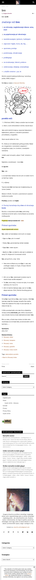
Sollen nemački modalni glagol (13, 451)
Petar (3, 366)
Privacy (5, 408)
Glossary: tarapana (9, 340)
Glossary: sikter (8, 337)
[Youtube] (32, 532)
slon (22, 220)
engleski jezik (7, 398)
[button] (3, 2)
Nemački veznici (8, 436)
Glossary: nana (8, 343)
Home (3, 6)
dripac (32, 366)
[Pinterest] (13, 532)
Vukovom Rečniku (19, 83)
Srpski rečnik (6, 413)
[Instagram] (8, 532)
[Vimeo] (22, 532)
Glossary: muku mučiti (10, 350)
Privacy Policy (7, 411)
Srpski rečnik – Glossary (11, 403)
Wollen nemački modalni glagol (14, 466)
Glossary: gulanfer (9, 346)
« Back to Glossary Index (9, 357)
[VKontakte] (27, 532)
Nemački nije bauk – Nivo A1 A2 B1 (12, 432)
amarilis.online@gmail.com (21, 527)
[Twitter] (18, 532)
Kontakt (5, 405)
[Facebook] (4, 532)
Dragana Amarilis (7, 13)
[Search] (33, 2)
